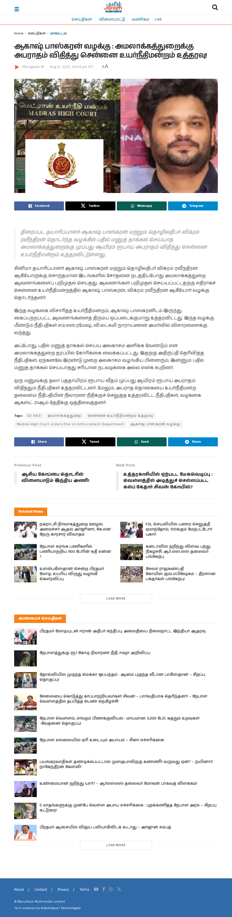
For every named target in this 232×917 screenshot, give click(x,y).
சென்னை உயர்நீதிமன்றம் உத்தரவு (120, 415)
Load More (116, 598)
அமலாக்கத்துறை (64, 415)
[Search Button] (215, 7)
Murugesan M (33, 67)
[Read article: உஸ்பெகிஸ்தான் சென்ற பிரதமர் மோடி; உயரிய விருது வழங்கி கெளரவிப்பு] (25, 574)
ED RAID (34, 415)
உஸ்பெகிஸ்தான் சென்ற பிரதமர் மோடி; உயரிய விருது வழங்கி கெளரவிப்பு (72, 574)
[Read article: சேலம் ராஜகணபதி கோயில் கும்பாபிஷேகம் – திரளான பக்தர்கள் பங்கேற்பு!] (131, 574)
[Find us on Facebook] (103, 889)
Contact (41, 889)
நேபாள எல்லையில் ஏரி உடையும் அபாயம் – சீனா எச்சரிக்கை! (102, 740)
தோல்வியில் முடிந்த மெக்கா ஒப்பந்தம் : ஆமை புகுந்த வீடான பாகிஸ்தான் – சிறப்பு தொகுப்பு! (122, 677)
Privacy (63, 889)
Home (18, 33)
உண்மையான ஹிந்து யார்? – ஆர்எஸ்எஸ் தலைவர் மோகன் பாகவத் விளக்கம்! (118, 783)
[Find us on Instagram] (111, 889)
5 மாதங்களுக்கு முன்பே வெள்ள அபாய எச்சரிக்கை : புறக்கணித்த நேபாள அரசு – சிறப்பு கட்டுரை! (128, 807)
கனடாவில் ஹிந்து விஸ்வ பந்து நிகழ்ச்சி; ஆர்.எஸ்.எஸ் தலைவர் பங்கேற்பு (178, 552)
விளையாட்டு (112, 19)
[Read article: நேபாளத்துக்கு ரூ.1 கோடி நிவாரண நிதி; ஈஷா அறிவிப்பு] (25, 658)
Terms (84, 889)
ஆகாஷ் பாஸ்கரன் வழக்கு (155, 424)
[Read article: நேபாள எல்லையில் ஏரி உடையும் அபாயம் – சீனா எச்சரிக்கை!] (25, 746)
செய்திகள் (82, 19)
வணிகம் (140, 19)
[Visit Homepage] (113, 7)
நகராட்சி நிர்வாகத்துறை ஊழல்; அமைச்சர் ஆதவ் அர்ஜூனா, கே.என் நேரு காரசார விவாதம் (75, 529)
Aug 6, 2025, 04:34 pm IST (71, 67)
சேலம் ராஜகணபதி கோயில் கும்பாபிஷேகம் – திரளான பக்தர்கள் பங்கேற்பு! (181, 574)
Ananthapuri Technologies (61, 908)
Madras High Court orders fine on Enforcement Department (70, 424)
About (19, 889)
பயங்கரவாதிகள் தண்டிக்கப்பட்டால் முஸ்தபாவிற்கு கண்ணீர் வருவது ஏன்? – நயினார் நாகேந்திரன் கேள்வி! (126, 764)
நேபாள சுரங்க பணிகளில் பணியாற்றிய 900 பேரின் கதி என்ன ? (75, 552)
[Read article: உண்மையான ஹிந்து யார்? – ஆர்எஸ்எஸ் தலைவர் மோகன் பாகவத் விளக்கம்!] (25, 789)
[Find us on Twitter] (119, 889)
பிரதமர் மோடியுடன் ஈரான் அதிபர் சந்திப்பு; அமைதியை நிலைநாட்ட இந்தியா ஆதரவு (123, 631)
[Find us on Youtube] (96, 889)
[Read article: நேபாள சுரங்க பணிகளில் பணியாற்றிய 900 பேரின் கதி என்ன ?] (25, 552)
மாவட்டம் (58, 33)
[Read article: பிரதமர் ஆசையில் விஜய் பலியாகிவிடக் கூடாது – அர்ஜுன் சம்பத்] (25, 833)
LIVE (158, 19)
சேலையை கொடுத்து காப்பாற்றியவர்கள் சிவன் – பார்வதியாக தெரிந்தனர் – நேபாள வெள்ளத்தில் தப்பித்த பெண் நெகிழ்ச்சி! (123, 699)
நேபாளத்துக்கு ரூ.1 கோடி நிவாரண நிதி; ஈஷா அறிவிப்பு (95, 653)
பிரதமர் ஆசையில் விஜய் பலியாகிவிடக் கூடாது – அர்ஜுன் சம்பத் (105, 827)
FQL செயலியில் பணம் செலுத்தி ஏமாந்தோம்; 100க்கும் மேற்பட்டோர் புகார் (179, 529)
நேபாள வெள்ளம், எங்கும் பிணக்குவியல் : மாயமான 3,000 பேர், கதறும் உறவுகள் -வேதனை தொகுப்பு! (120, 721)
